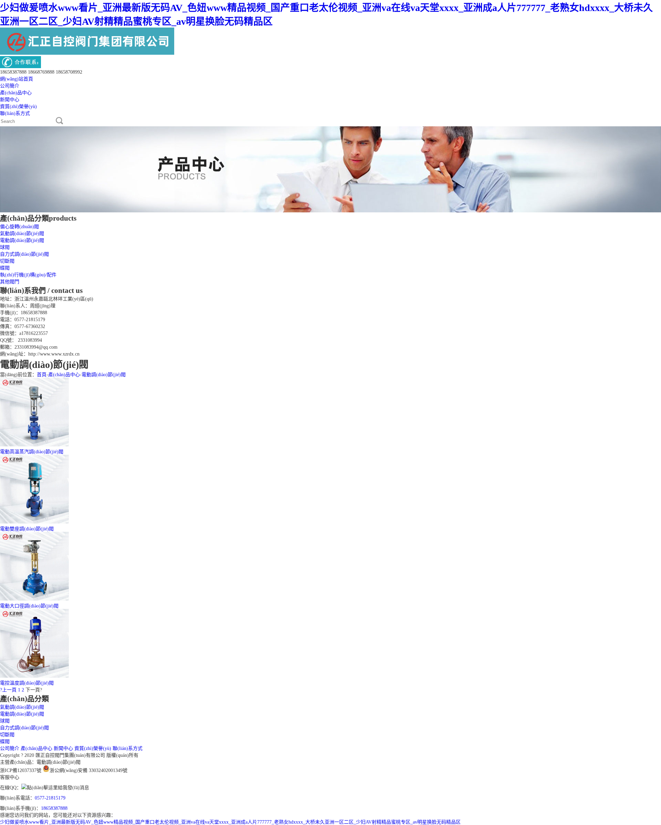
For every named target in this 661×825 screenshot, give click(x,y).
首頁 (41, 374)
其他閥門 (9, 281)
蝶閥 (5, 268)
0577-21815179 (50, 798)
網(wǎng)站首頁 (16, 79)
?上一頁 (8, 689)
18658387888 (54, 808)
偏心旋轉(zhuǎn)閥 (19, 226)
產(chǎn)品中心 (16, 92)
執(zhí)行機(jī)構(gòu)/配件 (28, 274)
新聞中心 (9, 99)
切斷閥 (7, 261)
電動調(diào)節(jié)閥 (22, 240)
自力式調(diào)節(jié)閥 (24, 254)
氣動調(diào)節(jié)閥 (22, 233)
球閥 (5, 247)
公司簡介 (9, 85)
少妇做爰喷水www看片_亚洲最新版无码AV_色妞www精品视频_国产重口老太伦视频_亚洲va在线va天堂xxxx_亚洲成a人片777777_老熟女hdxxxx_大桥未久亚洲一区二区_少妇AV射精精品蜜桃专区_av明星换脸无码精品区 (230, 822)
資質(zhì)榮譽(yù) (18, 106)
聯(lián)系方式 (15, 113)
